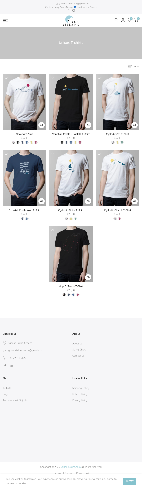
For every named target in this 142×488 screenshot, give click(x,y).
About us (77, 343)
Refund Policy (79, 394)
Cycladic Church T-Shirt (117, 210)
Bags (5, 394)
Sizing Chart (79, 349)
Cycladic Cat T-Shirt (117, 134)
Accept (130, 481)
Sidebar (135, 66)
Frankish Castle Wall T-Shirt (24, 210)
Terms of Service (63, 473)
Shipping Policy (80, 388)
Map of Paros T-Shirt (71, 286)
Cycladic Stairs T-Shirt (71, 210)
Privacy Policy (79, 400)
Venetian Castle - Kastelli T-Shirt (71, 134)
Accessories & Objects (15, 400)
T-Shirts (7, 388)
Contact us (78, 355)
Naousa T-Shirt (24, 134)
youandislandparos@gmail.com (74, 3)
